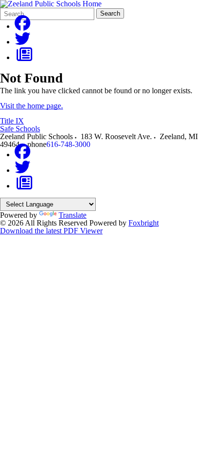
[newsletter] (24, 57)
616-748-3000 (68, 144)
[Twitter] (22, 42)
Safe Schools (20, 128)
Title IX (12, 121)
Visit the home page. (31, 106)
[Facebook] (22, 26)
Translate (72, 215)
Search (110, 13)
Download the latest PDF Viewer (51, 231)
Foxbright (143, 223)
